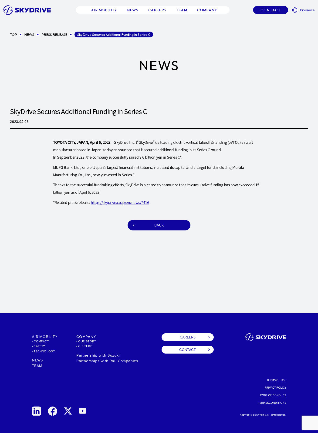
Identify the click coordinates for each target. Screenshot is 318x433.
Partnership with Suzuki (98, 355)
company (207, 10)
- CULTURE (84, 346)
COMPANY (86, 336)
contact (270, 10)
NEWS (37, 360)
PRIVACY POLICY (275, 387)
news (132, 10)
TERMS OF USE (276, 380)
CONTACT (187, 349)
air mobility (104, 10)
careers (157, 10)
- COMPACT (40, 341)
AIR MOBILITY (45, 336)
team (181, 10)
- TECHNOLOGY (43, 351)
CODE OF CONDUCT (273, 395)
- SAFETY (38, 346)
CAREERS (188, 337)
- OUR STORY (86, 341)
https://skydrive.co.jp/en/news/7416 (120, 202)
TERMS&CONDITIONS (272, 402)
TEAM (37, 365)
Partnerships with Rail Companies (107, 360)
